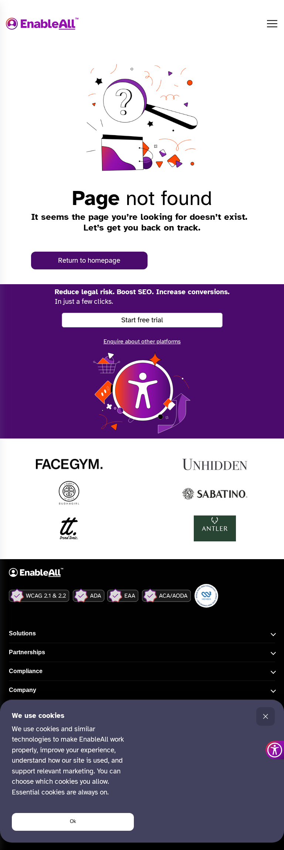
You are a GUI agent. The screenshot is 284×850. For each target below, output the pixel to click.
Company (22, 690)
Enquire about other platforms (142, 342)
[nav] (272, 24)
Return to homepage (89, 260)
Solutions (22, 633)
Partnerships (27, 652)
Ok (73, 821)
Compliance (26, 671)
